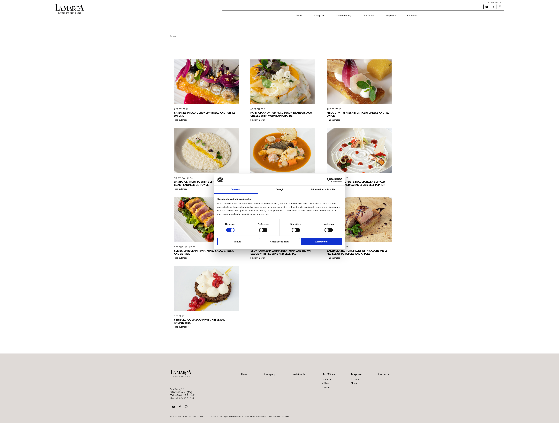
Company (319, 15)
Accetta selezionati (279, 241)
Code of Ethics (260, 416)
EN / (492, 2)
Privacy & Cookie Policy (245, 416)
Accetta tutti (321, 241)
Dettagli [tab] (280, 189)
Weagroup (276, 416)
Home (299, 15)
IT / (489, 2)
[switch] (263, 230)
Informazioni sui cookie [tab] (323, 189)
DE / (496, 2)
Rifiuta (237, 241)
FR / (501, 2)
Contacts (412, 15)
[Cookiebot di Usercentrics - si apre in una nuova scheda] (329, 180)
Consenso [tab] (236, 189)
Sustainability (343, 15)
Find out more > (181, 120)
